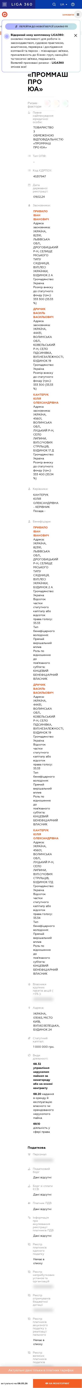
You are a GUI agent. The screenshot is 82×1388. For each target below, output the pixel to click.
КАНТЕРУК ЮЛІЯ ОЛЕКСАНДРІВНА (43, 398)
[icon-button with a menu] (78, 14)
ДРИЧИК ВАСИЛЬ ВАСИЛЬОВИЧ (43, 313)
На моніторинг (58, 1383)
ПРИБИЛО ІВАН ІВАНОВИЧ (41, 215)
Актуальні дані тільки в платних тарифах (41, 1370)
